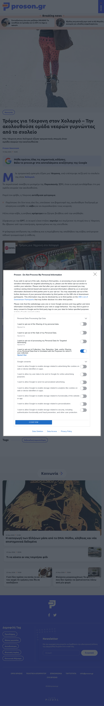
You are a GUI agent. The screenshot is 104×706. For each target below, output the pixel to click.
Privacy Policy (66, 431)
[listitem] (52, 318)
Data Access (52, 431)
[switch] (83, 324)
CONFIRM (33, 422)
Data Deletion (37, 431)
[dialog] (52, 353)
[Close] (95, 275)
